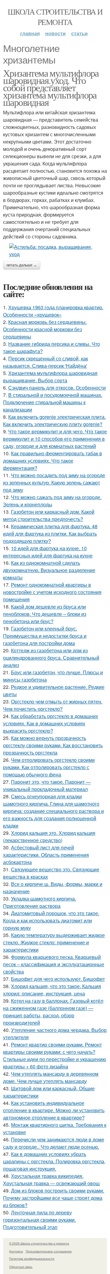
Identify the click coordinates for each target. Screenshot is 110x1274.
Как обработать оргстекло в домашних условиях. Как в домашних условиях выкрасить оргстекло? (50, 723)
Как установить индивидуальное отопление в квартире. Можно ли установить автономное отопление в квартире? (54, 1110)
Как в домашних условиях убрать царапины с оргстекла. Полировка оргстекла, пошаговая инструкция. (54, 1161)
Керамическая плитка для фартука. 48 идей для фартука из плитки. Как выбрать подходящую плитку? (50, 533)
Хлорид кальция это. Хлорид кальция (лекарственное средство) (49, 836)
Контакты (16, 1251)
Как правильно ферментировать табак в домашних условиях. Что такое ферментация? (52, 460)
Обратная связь (20, 1267)
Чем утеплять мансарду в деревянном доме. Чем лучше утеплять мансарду (50, 1077)
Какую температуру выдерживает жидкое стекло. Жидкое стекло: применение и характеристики (54, 942)
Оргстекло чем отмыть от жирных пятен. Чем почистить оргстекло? (52, 705)
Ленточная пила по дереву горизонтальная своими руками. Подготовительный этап (39, 1220)
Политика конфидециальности (31, 1258)
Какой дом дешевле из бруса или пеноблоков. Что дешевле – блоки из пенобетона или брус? (44, 614)
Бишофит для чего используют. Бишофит (58, 978)
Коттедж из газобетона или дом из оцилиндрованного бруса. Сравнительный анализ (51, 657)
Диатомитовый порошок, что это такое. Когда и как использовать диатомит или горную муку (51, 920)
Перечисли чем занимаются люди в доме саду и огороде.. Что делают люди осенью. (53, 1143)
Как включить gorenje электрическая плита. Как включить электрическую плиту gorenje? (54, 420)
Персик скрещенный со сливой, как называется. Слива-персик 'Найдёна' (45, 362)
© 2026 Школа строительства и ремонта (39, 1243)
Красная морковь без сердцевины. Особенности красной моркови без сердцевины (45, 329)
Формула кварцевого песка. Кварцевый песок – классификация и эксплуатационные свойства (53, 964)
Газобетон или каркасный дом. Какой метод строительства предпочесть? (48, 515)
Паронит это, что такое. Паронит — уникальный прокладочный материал (47, 785)
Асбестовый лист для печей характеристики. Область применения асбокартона (46, 855)
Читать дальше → (21, 265)
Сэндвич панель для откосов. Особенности (57, 387)
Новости (55, 33)
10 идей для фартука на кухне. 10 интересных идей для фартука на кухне (48, 552)
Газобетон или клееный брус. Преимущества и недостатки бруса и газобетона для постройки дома (44, 636)
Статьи (79, 33)
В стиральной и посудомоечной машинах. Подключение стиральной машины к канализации (52, 402)
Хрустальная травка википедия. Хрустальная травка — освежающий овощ (51, 1179)
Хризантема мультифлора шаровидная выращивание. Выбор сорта (50, 377)
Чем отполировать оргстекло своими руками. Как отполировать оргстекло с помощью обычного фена (49, 767)
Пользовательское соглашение (49, 1251)
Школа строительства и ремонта (55, 16)
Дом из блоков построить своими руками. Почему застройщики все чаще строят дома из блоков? (53, 1198)
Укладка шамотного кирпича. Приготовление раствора (39, 902)
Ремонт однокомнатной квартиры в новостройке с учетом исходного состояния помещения (52, 592)
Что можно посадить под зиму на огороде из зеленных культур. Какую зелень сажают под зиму (54, 482)
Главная (30, 33)
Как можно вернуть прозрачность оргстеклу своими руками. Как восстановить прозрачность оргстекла (53, 745)
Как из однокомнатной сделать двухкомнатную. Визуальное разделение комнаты (49, 570)
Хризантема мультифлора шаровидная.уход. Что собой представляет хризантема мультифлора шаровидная (51, 87)
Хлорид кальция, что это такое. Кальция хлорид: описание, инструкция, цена (52, 990)
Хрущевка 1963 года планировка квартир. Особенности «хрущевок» (53, 311)
